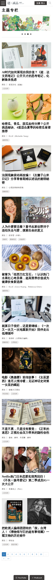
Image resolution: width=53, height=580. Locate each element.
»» (8, 559)
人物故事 (22, 239)
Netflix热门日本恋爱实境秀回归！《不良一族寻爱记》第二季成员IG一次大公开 (26, 480)
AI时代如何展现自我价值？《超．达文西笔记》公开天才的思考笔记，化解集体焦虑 (25, 76)
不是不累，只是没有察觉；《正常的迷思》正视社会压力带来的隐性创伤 (25, 430)
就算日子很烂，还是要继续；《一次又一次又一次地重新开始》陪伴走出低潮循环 (25, 329)
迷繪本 (4, 239)
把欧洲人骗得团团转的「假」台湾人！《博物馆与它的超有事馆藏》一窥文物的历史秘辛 (25, 531)
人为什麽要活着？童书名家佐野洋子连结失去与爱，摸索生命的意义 (25, 228)
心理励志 (14, 342)
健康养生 (5, 140)
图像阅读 (5, 191)
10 (41, 554)
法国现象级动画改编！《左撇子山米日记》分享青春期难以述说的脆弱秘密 (25, 179)
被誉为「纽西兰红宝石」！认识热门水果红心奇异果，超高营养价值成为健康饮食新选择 (25, 278)
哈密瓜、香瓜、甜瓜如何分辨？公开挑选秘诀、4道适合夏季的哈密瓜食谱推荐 (26, 127)
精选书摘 (14, 544)
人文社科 (5, 88)
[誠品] (16, 3)
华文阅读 (5, 394)
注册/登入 (40, 3)
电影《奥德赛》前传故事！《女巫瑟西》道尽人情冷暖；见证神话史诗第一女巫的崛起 (25, 381)
